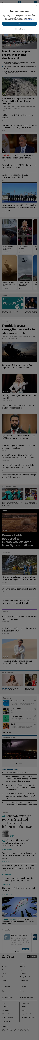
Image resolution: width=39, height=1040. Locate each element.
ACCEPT (19, 24)
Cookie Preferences (19, 29)
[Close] (37, 6)
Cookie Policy (30, 19)
